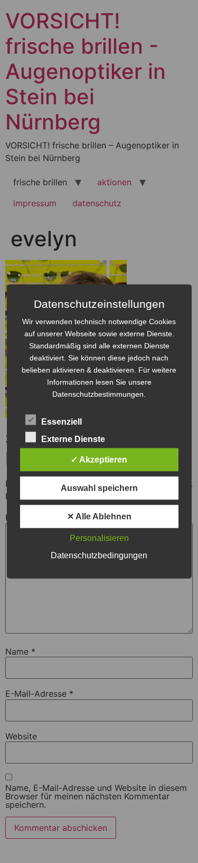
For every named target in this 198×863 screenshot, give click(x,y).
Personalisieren (99, 538)
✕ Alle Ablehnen (99, 516)
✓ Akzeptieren (99, 459)
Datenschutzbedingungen (99, 555)
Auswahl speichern (99, 488)
